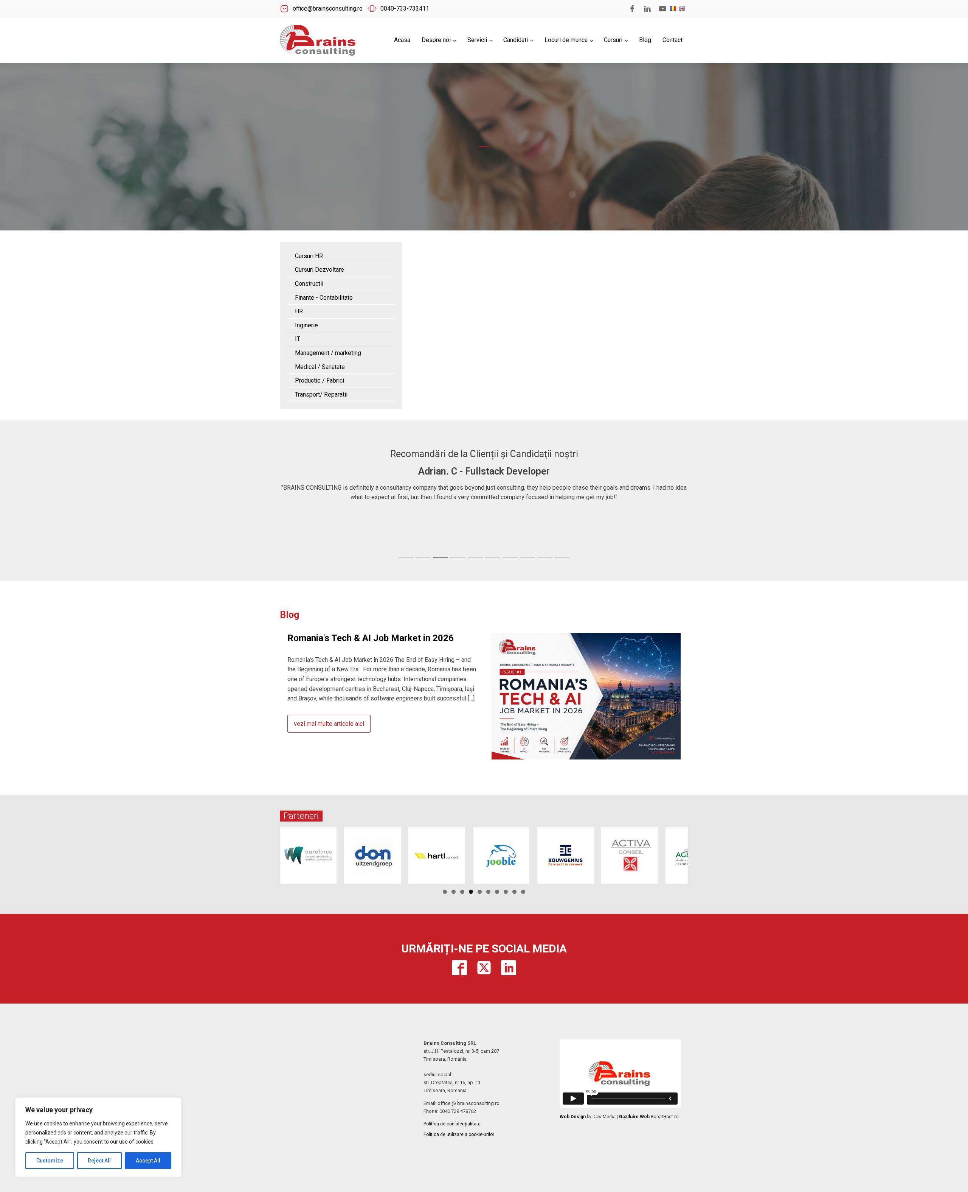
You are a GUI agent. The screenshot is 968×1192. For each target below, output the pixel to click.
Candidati (515, 40)
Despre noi (436, 40)
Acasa (402, 40)
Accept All (148, 1161)
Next (701, 853)
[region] (98, 1137)
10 (523, 892)
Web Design (573, 1116)
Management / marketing (328, 352)
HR (299, 311)
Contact (672, 40)
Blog (645, 40)
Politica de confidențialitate (452, 1124)
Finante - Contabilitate (324, 297)
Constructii (309, 283)
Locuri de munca (566, 40)
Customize (49, 1161)
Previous (266, 853)
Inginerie (306, 325)
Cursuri (613, 40)
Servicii (477, 40)
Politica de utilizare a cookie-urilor (459, 1134)
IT (297, 338)
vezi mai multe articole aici (329, 723)
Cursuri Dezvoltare (319, 269)
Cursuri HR (309, 256)
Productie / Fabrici (319, 380)
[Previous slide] (286, 509)
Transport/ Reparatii (321, 394)
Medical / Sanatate (320, 366)
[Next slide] (682, 509)
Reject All (99, 1161)
